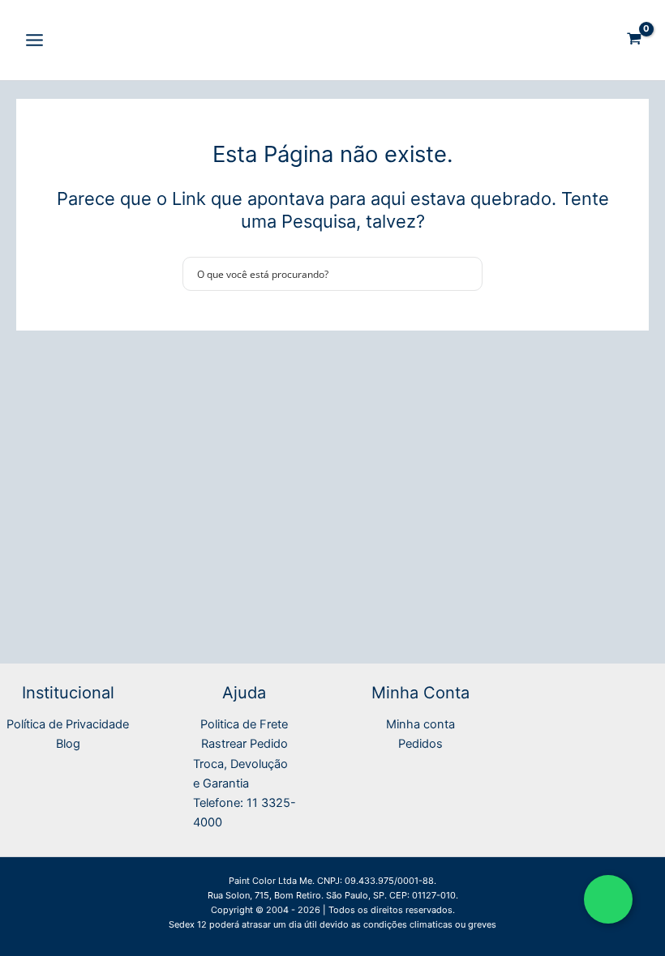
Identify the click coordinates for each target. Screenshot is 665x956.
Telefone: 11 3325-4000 (244, 813)
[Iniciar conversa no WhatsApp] (608, 899)
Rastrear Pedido (244, 743)
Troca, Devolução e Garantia (240, 774)
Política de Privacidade (67, 724)
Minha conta (420, 724)
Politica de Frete (244, 724)
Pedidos (420, 743)
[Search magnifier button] (465, 273)
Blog (68, 743)
